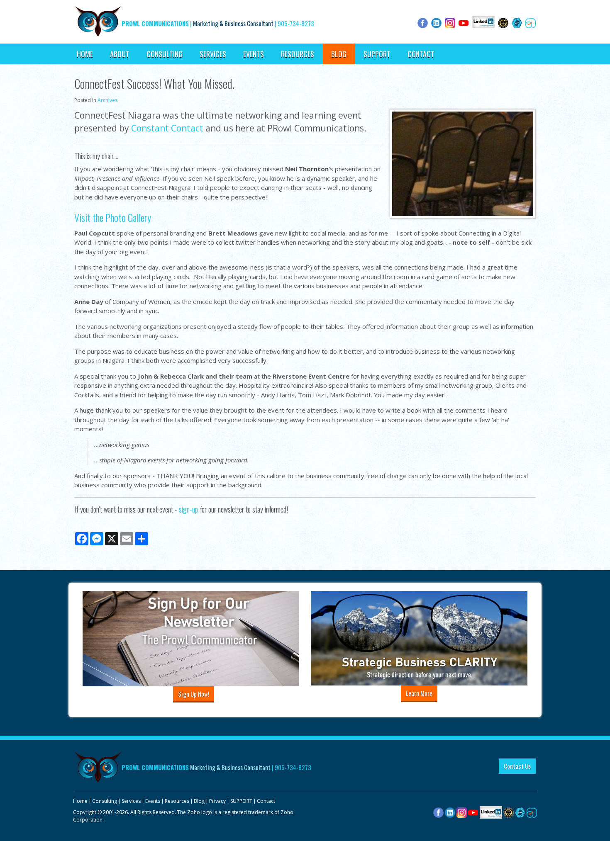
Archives (107, 100)
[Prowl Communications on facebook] (438, 812)
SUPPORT (377, 54)
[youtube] (473, 812)
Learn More (419, 693)
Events (253, 54)
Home (85, 54)
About (119, 54)
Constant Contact (167, 128)
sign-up (188, 509)
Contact (420, 54)
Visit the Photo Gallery (112, 217)
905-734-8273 (296, 23)
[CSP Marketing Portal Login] (508, 812)
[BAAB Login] (520, 812)
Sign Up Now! (193, 693)
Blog (338, 54)
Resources (297, 54)
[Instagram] (461, 812)
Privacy (217, 801)
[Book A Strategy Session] (532, 812)
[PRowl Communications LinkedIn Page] (491, 812)
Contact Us (517, 766)
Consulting (164, 54)
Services (213, 54)
